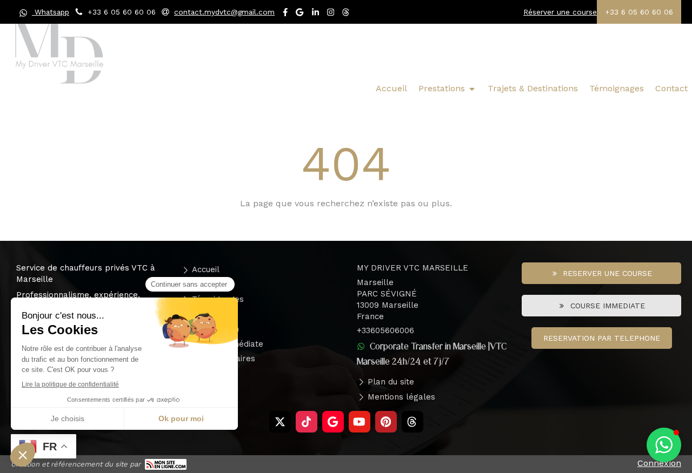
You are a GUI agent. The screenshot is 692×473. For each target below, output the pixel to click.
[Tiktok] (306, 422)
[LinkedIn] (315, 14)
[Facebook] (285, 14)
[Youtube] (359, 422)
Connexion (659, 463)
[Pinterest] (386, 422)
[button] (664, 445)
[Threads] (346, 14)
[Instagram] (330, 14)
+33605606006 (385, 330)
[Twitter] (280, 422)
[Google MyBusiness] (299, 14)
